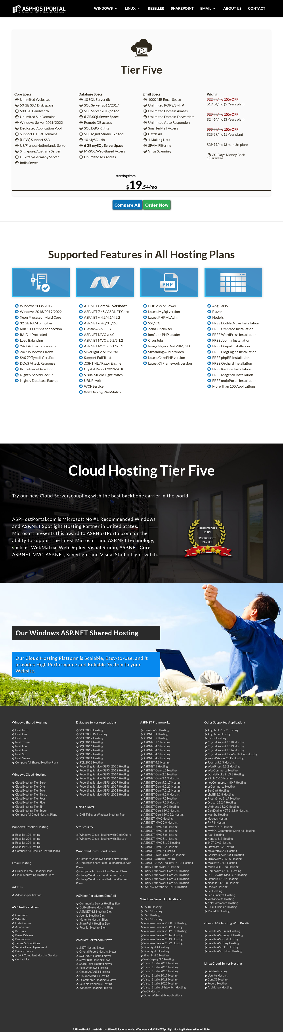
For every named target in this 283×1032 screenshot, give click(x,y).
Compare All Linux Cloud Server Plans (103, 871)
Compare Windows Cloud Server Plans (103, 859)
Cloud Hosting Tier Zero (30, 782)
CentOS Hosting (218, 979)
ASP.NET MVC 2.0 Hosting (160, 822)
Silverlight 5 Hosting (156, 951)
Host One (21, 734)
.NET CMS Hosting (219, 842)
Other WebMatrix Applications (162, 995)
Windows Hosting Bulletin (95, 988)
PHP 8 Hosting (217, 822)
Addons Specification (28, 895)
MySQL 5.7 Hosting (220, 826)
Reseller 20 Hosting (27, 838)
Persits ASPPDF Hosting (223, 947)
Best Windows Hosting (93, 967)
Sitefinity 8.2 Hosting (221, 847)
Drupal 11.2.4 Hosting (222, 802)
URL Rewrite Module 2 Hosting (227, 875)
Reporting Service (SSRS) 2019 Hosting (104, 786)
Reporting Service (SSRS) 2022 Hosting (104, 794)
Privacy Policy (24, 951)
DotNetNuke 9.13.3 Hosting (226, 774)
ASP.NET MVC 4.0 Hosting (160, 830)
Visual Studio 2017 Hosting (160, 975)
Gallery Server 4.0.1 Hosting (226, 855)
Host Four (21, 746)
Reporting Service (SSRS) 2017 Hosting (104, 782)
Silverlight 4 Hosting (156, 947)
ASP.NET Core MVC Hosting (161, 810)
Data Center (23, 923)
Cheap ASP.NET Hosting (94, 971)
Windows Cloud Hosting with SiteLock (103, 838)
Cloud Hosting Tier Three (31, 794)
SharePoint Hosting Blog (94, 923)
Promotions (22, 939)
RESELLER (156, 8)
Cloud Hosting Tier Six (29, 806)
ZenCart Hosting (218, 790)
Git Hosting (215, 891)
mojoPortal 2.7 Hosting (222, 851)
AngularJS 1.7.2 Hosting (223, 730)
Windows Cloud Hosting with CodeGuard (105, 834)
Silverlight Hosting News (95, 960)
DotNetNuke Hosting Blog (96, 907)
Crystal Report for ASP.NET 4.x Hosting (233, 754)
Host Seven (22, 758)
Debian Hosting (217, 971)
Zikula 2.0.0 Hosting (220, 778)
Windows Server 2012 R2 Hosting (165, 931)
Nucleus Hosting (218, 818)
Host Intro (21, 730)
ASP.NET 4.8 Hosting (156, 762)
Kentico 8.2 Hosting (220, 838)
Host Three (22, 742)
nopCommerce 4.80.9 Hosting (227, 782)
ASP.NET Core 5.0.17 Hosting (162, 782)
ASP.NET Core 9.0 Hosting (160, 798)
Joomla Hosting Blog (92, 915)
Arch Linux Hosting (220, 987)
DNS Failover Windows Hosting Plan (102, 814)
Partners (20, 931)
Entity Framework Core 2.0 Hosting (166, 875)
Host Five (21, 750)
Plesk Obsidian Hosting (222, 907)
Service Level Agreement (31, 947)
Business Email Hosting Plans (33, 871)
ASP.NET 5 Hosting (155, 766)
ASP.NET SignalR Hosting (159, 859)
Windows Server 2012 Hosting (163, 927)
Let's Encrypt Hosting (221, 895)
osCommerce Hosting (221, 786)
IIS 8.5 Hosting (152, 911)
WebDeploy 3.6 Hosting (158, 959)
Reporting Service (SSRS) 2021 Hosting (104, 790)
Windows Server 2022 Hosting (163, 943)
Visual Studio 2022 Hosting (160, 983)
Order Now (156, 204)
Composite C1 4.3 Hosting (224, 871)
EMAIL (206, 8)
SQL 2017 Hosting (91, 750)
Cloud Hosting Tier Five (30, 802)
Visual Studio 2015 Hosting (160, 971)
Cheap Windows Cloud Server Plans (101, 875)
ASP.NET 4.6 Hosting (156, 754)
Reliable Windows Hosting (95, 984)
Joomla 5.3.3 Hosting (221, 762)
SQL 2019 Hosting (91, 754)
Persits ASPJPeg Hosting (223, 943)
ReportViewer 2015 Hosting (226, 758)
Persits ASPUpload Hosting (225, 951)
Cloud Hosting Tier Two (30, 790)
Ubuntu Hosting (218, 975)
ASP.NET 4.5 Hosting (156, 750)
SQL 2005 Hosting (91, 730)
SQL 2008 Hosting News (95, 956)
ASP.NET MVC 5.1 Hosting (160, 838)
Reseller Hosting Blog (92, 927)
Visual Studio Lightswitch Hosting (164, 987)
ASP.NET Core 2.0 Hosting (160, 774)
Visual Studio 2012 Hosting (160, 963)
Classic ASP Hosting (156, 730)
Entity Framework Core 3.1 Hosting (166, 879)
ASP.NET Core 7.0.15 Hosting (162, 790)
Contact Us (22, 959)
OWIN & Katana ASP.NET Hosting (165, 887)
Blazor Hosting (217, 738)
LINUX (130, 8)
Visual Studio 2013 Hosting (160, 967)
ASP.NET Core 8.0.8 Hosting (161, 794)
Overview (21, 915)
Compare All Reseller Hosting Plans (37, 851)
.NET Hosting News (91, 947)
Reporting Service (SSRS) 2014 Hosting (104, 774)
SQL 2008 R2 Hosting (93, 734)
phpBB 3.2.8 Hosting (221, 794)
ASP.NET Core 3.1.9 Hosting (161, 778)
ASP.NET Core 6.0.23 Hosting (162, 786)
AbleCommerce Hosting (223, 903)
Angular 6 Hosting (219, 734)
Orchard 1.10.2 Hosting (223, 879)
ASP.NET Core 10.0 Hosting (161, 806)
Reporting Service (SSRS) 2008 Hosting (104, 766)
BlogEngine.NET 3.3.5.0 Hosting (228, 810)
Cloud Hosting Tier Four (30, 798)
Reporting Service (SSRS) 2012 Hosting (104, 770)
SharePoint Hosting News (95, 963)
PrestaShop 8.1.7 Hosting (224, 798)
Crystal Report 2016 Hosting (226, 750)
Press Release (24, 935)
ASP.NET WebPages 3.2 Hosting (164, 855)
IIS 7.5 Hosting (152, 919)
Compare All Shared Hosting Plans (37, 762)
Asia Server (22, 927)
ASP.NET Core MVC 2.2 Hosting (163, 814)
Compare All (127, 204)
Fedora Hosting (217, 983)
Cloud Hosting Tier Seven (31, 810)
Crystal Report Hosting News (98, 951)
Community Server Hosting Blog (99, 903)
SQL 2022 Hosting (91, 762)
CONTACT (256, 8)
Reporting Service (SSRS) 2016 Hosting (104, 778)
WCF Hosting (152, 991)
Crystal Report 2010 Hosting (226, 742)
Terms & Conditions (27, 943)
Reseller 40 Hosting (27, 847)
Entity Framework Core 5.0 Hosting (166, 883)
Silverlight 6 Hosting (156, 955)
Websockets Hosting (221, 899)
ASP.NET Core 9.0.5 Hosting (161, 802)
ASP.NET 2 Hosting (155, 738)
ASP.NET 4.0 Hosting (156, 746)
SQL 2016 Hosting (91, 746)
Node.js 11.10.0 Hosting (223, 883)
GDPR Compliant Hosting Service (36, 955)
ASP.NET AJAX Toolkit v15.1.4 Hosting (168, 862)
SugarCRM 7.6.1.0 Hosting (225, 859)
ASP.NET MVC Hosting (158, 818)
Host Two (21, 738)
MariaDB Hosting (219, 911)
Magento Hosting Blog (93, 919)
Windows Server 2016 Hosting (163, 935)
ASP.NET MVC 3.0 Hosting (160, 826)
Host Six (20, 754)
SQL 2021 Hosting (91, 758)
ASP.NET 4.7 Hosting (156, 758)
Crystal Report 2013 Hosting (226, 746)
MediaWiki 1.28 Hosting (223, 866)
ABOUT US (232, 8)
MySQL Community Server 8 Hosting (231, 830)
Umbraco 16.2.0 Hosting (223, 806)
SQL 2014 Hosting (91, 742)
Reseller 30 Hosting (27, 842)
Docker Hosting (218, 887)
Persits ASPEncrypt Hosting (225, 935)
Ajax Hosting (216, 834)
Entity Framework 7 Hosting (161, 866)
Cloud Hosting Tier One (30, 786)
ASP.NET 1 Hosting (155, 734)
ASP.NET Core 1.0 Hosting (160, 770)
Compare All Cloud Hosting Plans (36, 814)
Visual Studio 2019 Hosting (160, 979)
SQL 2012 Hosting (91, 738)
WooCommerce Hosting (223, 770)
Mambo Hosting (218, 814)
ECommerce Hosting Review (97, 980)
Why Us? (20, 919)
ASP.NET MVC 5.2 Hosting (160, 847)
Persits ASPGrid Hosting (223, 939)
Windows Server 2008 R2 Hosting (165, 923)
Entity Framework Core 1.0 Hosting (166, 871)
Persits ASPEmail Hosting (224, 931)
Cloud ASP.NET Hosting (94, 976)
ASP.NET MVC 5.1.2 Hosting (161, 842)
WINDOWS (103, 8)
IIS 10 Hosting (152, 907)
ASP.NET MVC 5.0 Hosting (160, 834)
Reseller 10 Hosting (27, 834)
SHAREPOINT (182, 8)
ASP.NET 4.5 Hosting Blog (95, 911)
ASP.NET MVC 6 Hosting (159, 851)
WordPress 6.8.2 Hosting (224, 766)
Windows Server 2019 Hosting (163, 939)
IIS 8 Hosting (151, 915)
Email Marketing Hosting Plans (34, 875)
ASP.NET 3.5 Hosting (156, 742)
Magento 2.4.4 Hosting (222, 862)
